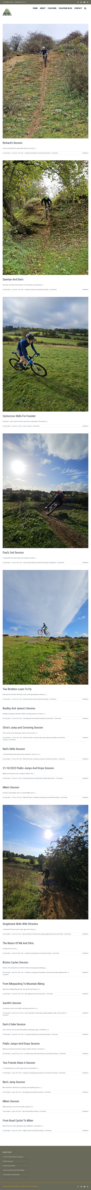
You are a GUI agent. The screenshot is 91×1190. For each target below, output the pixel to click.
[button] (85, 8)
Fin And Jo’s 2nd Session (12, 1175)
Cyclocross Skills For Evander (19, 416)
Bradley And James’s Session (19, 708)
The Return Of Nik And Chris (18, 943)
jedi (30, 426)
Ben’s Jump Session (14, 1082)
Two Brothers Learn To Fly (17, 689)
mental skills (33, 153)
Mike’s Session (11, 787)
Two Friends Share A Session (19, 1062)
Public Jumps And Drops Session (21, 1043)
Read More (85, 153)
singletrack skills (49, 934)
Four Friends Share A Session (13, 1157)
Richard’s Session (12, 143)
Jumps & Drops (29, 778)
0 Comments (54, 153)
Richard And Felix (9, 1166)
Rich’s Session (8, 1161)
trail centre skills (48, 718)
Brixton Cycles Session (15, 962)
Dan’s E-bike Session (14, 1024)
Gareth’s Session (12, 1003)
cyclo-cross (26, 426)
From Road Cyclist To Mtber (18, 1120)
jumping (32, 562)
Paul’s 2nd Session (13, 552)
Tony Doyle (7, 153)
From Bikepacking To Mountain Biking (23, 983)
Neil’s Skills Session (14, 749)
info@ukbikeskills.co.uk (20, 2)
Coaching (27, 153)
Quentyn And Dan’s (13, 279)
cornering (32, 289)
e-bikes (40, 737)
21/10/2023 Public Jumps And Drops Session (28, 768)
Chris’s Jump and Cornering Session (23, 727)
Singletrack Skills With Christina (20, 924)
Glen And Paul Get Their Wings (14, 1170)
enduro (25, 562)
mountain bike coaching (43, 153)
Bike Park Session (27, 699)
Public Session (51, 778)
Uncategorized (52, 562)
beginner (25, 1130)
